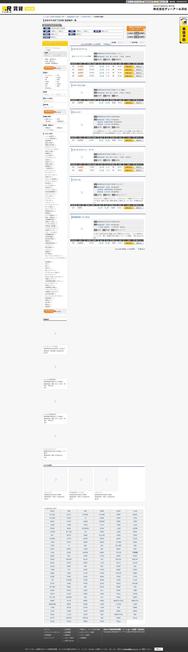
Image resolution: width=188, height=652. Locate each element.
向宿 (118, 607)
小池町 (52, 542)
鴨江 (52, 535)
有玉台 (69, 514)
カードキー (49, 172)
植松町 (52, 521)
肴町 (85, 545)
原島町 (85, 594)
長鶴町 (102, 580)
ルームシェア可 (51, 181)
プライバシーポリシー (52, 632)
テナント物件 (85, 635)
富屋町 (69, 576)
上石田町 (52, 532)
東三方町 (52, 597)
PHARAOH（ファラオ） (81, 217)
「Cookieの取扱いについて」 (130, 649)
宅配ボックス (50, 279)
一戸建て (48, 50)
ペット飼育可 (50, 136)
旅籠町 (118, 590)
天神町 (69, 573)
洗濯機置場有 (50, 219)
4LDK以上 (48, 88)
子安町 (52, 545)
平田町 (85, 583)
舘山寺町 (102, 535)
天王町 (85, 573)
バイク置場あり (51, 215)
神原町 (135, 532)
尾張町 (52, 528)
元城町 (69, 611)
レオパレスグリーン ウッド (83, 150)
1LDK (58, 77)
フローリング (50, 194)
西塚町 (69, 587)
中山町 (135, 580)
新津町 (118, 556)
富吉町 (85, 576)
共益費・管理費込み (51, 63)
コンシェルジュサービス (54, 296)
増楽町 (85, 563)
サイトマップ (49, 638)
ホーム (47, 629)
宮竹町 (85, 607)
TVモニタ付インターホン (54, 277)
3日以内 (47, 121)
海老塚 (85, 521)
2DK (58, 79)
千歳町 (52, 569)
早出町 (69, 563)
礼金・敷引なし (50, 61)
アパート (48, 48)
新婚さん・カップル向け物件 (90, 629)
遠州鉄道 (100, 122)
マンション (56, 48)
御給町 (102, 542)
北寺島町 (52, 538)
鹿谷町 (118, 549)
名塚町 (69, 583)
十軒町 (52, 552)
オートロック (50, 274)
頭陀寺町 (69, 559)
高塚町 (69, 566)
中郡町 (118, 576)
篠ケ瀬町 (118, 545)
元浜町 (85, 611)
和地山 (118, 621)
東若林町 (69, 597)
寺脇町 (52, 573)
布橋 (135, 587)
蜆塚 (135, 549)
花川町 (69, 594)
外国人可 (49, 177)
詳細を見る (128, 66)
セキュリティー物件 (87, 632)
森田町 (102, 611)
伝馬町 (102, 573)
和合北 (135, 618)
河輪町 (85, 535)
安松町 (52, 614)
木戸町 (69, 538)
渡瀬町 (85, 621)
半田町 (102, 594)
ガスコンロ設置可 (52, 179)
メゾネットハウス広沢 (51, 346)
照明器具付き (50, 211)
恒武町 (85, 569)
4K (46, 86)
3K (58, 82)
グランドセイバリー (50, 449)
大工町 (102, 563)
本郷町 (102, 600)
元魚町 (52, 611)
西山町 (102, 587)
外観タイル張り (51, 222)
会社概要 (68, 632)
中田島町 (69, 580)
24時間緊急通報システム (54, 281)
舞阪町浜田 (135, 600)
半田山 (118, 594)
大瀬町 (69, 525)
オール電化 (49, 207)
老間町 (118, 521)
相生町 (52, 511)
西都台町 (135, 559)
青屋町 (102, 511)
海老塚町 (102, 521)
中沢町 (135, 576)
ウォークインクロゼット (54, 256)
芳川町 (69, 600)
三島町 (52, 607)
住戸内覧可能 (50, 294)
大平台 (102, 525)
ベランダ (49, 200)
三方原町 (118, 604)
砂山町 (85, 559)
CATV (48, 268)
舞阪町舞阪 (52, 604)
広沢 (102, 597)
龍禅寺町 (69, 618)
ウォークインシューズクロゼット (55, 259)
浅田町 (118, 511)
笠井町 (102, 528)
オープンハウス (51, 175)
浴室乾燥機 (49, 236)
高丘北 (118, 563)
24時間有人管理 (51, 287)
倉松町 (118, 538)
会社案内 (68, 629)
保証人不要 (49, 151)
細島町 (85, 600)
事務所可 (49, 153)
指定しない (49, 119)
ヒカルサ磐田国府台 (50, 379)
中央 (68, 569)
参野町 (69, 549)
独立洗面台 (49, 247)
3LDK (58, 84)
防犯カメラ (49, 285)
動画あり (60, 128)
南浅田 (69, 607)
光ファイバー (50, 270)
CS (47, 264)
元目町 (135, 538)
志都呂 (69, 552)
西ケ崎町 (52, 587)
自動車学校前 (108, 122)
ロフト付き (49, 196)
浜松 (107, 56)
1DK (46, 77)
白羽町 (102, 556)
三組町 (135, 604)
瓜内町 (69, 521)
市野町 (118, 518)
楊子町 (52, 618)
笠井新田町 (85, 528)
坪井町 (102, 569)
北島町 (118, 535)
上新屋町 (135, 528)
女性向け (49, 187)
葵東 (85, 511)
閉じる (159, 649)
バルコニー (49, 202)
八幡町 (135, 590)
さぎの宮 (107, 124)
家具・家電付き (51, 217)
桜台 (102, 545)
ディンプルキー (51, 283)
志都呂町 (85, 552)
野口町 (69, 590)
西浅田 (118, 583)
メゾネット (49, 198)
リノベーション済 (52, 149)
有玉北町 (52, 514)
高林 (85, 566)
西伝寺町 (118, 559)
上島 (85, 532)
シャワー (49, 245)
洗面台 (48, 241)
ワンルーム (48, 75)
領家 (102, 618)
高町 (102, 566)
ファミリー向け (51, 190)
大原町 (85, 525)
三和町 (85, 549)
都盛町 (118, 569)
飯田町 (135, 514)
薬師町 (118, 611)
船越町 (52, 600)
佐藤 (135, 545)
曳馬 (85, 597)
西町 (85, 587)
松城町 (85, 604)
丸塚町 (102, 604)
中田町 (85, 580)
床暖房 (48, 251)
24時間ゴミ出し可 (52, 292)
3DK (46, 84)
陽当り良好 (49, 143)
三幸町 (102, 607)
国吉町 (102, 538)
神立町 (69, 542)
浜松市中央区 (106, 53)
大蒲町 (135, 521)
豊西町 (102, 576)
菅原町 (135, 556)
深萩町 (118, 597)
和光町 (52, 621)
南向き (48, 304)
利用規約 (48, 635)
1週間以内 (60, 121)
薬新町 (135, 611)
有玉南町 (102, 514)
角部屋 (48, 306)
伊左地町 (52, 518)
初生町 (52, 594)
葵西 (68, 511)
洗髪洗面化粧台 (51, 243)
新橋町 (118, 587)
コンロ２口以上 (51, 224)
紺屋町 (85, 542)
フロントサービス (52, 289)
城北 (68, 556)
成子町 (102, 583)
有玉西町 (85, 514)
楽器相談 (49, 140)
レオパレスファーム (79, 49)
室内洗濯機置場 (51, 192)
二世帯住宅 (49, 168)
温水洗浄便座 (50, 239)
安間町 (118, 514)
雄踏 (102, 614)
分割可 (48, 160)
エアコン (49, 249)
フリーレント (50, 170)
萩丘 (102, 590)
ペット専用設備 (51, 138)
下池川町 (118, 552)
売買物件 (83, 638)
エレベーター (50, 209)
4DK (58, 86)
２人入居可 (49, 155)
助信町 (52, 559)
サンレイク (76, 112)
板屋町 (102, 518)
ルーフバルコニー (52, 204)
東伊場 (135, 594)
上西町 (118, 532)
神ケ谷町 (69, 532)
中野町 (118, 580)
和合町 (69, 621)
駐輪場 (48, 213)
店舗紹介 (68, 635)
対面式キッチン (51, 230)
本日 (58, 119)
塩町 (102, 549)
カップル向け (50, 185)
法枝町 (85, 590)
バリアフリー (50, 158)
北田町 (135, 535)
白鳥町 (85, 556)
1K (58, 75)
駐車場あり (49, 298)
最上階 (48, 302)
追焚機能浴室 (50, 234)
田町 (135, 566)
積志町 (52, 563)
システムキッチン (52, 228)
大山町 (135, 525)
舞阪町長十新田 (118, 600)
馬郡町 (69, 604)
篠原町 (102, 552)
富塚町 (52, 576)
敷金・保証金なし (51, 59)
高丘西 (135, 563)
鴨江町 (69, 535)
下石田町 (113, 53)
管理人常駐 (49, 164)
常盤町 (135, 573)
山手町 (85, 614)
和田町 (102, 621)
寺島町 (135, 569)
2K (46, 79)
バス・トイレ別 (51, 232)
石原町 (69, 518)
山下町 (69, 614)
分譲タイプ (49, 162)
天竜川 (108, 120)
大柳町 (118, 525)
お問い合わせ (69, 641)
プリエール (76, 180)
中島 (52, 580)
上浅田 (118, 528)
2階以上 (48, 300)
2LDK (47, 82)
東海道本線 (100, 56)
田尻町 (118, 566)
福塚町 (135, 597)
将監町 (52, 556)
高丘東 (52, 566)
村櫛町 (135, 607)
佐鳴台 (52, 549)
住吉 (102, 559)
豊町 (135, 614)
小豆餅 (135, 511)
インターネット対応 (52, 272)
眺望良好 (49, 166)
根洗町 (52, 590)
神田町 (102, 532)
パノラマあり (49, 130)
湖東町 (135, 542)
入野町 (135, 518)
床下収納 (49, 254)
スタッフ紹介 (69, 638)
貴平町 (85, 538)
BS (47, 266)
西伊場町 (135, 583)
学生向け (49, 183)
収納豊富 (49, 262)
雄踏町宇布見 (118, 614)
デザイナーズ (50, 147)
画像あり (48, 128)
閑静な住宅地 (50, 145)
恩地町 (69, 528)
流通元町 (85, 618)
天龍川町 (118, 573)
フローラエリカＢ (79, 85)
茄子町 (52, 583)
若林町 (118, 618)
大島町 (52, 525)
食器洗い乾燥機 (51, 226)
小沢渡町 (118, 542)
